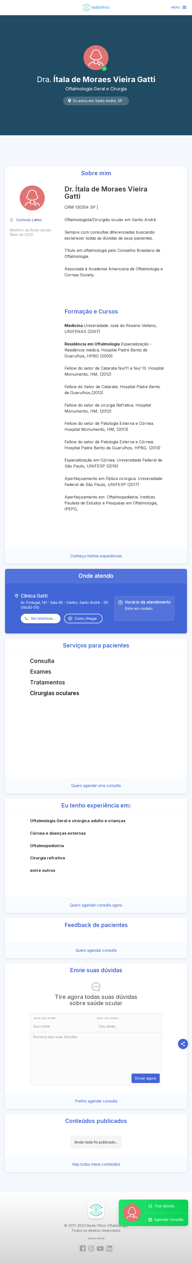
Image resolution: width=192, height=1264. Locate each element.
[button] (179, 7)
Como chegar (85, 618)
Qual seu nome (45, 1018)
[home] (96, 7)
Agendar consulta (168, 1219)
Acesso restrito (96, 1238)
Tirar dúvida (164, 1206)
